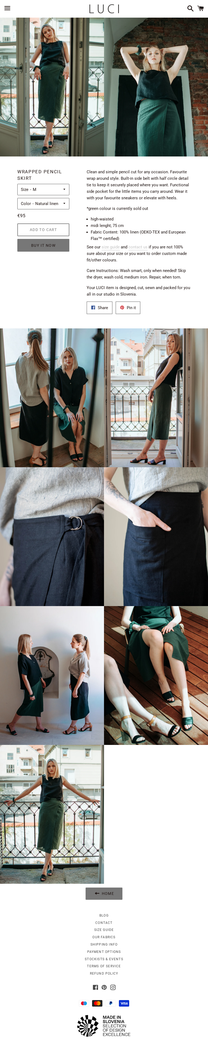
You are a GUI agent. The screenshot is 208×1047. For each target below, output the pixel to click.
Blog (104, 915)
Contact (103, 923)
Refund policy (104, 973)
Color (26, 203)
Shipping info (104, 944)
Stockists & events (104, 959)
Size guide (104, 930)
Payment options (104, 952)
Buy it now (43, 245)
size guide (111, 247)
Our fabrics (103, 937)
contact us (138, 247)
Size (24, 189)
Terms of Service (104, 966)
